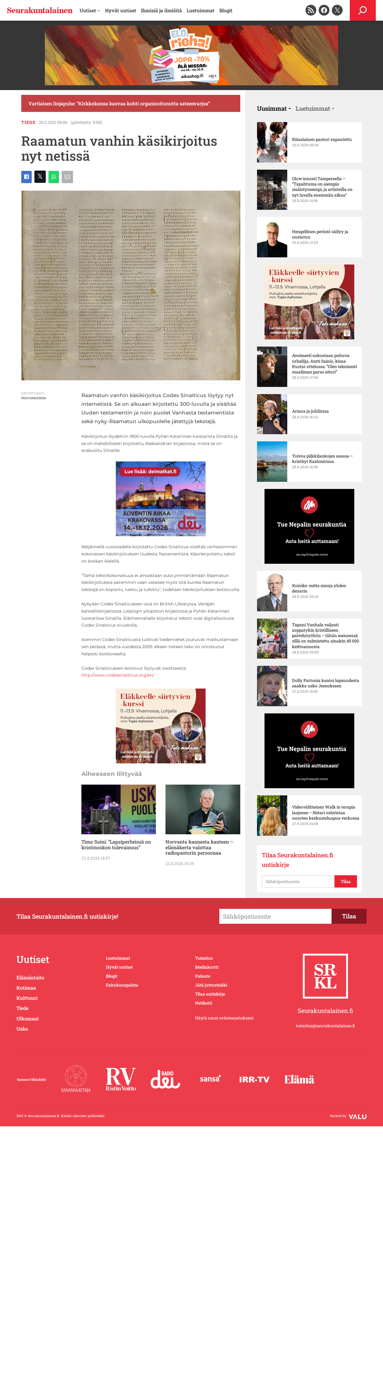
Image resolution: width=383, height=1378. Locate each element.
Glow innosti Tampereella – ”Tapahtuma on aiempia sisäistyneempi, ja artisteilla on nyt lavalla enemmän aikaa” (322, 187)
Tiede (28, 122)
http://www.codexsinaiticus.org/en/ (117, 675)
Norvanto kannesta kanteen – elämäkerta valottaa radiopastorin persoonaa (199, 847)
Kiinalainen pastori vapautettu (322, 139)
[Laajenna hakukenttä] (363, 10)
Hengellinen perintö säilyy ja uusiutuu (320, 234)
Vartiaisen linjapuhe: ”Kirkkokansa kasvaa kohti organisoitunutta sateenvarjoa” (119, 103)
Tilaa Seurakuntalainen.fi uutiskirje (297, 859)
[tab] (274, 108)
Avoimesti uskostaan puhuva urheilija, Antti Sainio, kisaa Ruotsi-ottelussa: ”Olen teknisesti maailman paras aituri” (324, 364)
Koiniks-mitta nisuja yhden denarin (319, 588)
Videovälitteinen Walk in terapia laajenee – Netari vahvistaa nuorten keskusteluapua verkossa (325, 812)
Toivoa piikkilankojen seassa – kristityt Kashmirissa (322, 458)
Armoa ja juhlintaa (310, 411)
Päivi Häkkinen (33, 398)
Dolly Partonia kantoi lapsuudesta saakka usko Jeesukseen (325, 683)
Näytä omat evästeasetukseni (224, 1018)
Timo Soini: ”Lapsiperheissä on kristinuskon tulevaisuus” (116, 844)
